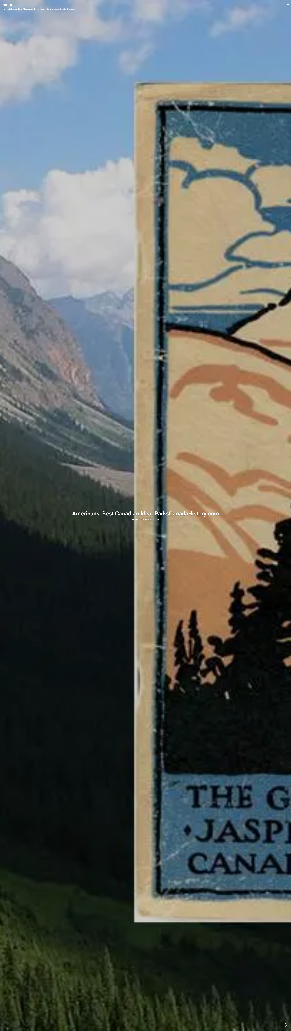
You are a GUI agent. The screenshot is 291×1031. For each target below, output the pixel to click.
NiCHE (7, 5)
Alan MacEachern (154, 519)
